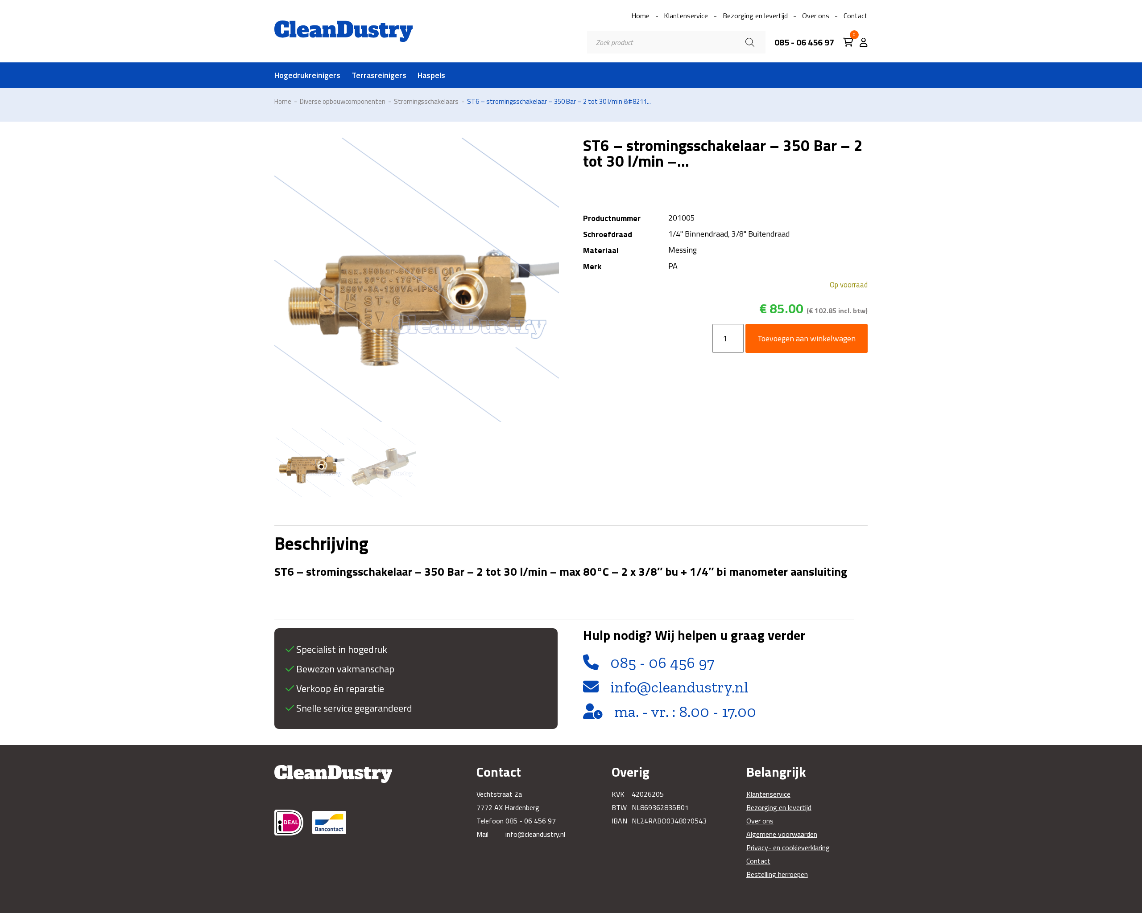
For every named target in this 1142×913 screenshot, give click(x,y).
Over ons (815, 15)
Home (640, 15)
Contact (856, 15)
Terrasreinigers (379, 75)
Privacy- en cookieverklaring (788, 847)
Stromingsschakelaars (426, 101)
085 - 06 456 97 (804, 42)
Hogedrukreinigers (307, 75)
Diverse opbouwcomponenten (342, 101)
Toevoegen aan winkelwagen (806, 338)
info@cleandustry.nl (679, 687)
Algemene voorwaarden (781, 834)
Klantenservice (686, 15)
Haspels (431, 75)
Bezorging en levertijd (755, 15)
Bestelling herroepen (777, 874)
